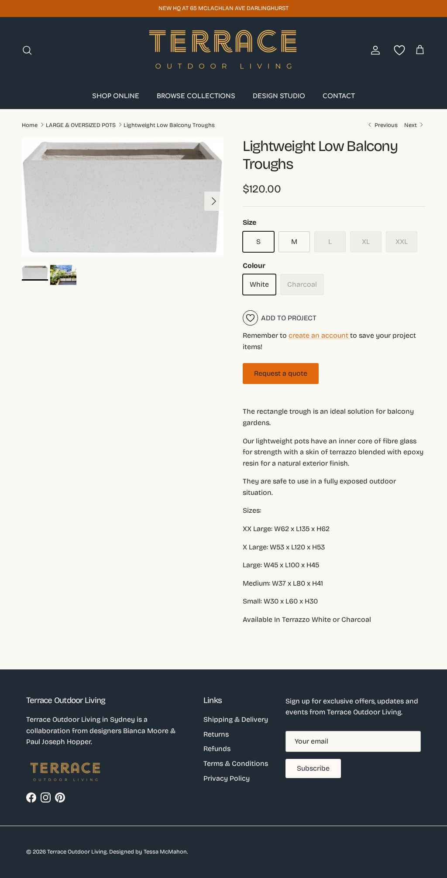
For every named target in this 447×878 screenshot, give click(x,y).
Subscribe (313, 768)
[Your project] (397, 50)
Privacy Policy (226, 778)
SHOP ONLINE (115, 96)
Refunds (216, 748)
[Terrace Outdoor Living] (223, 50)
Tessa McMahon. (166, 851)
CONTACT (339, 96)
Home (30, 124)
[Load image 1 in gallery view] (123, 196)
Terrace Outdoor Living (77, 851)
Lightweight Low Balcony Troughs (169, 124)
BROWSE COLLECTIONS (196, 96)
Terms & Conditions (235, 763)
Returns (216, 734)
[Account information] (374, 50)
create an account (319, 335)
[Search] (27, 50)
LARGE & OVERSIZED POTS (81, 124)
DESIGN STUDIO (279, 96)
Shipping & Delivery (235, 719)
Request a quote (280, 373)
